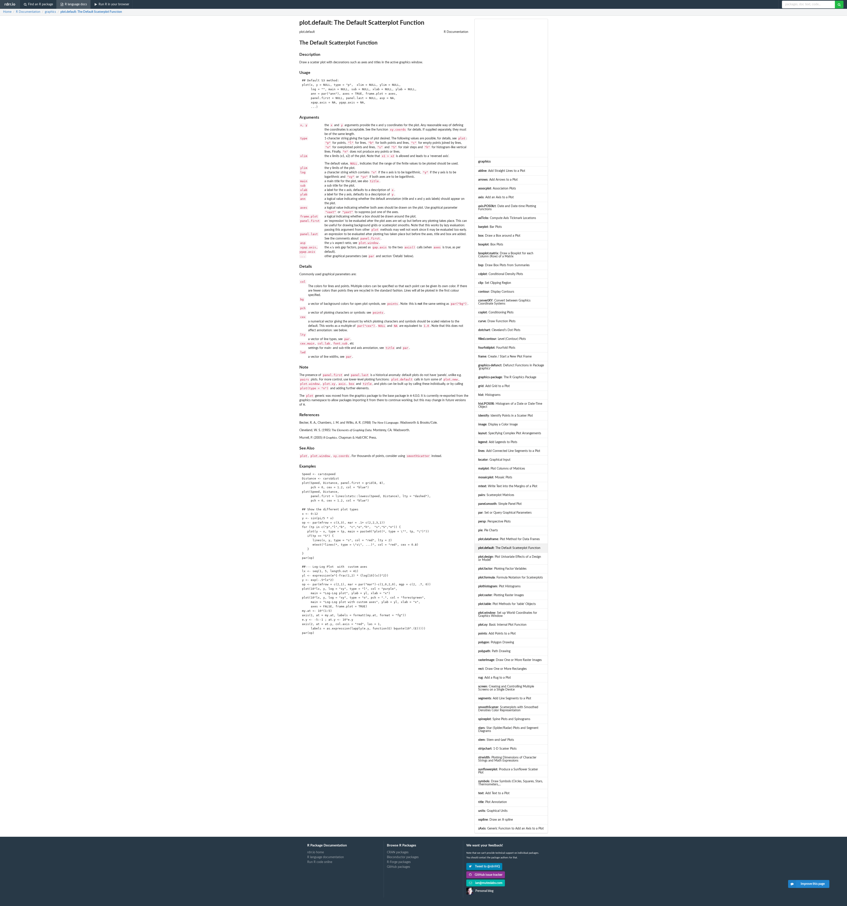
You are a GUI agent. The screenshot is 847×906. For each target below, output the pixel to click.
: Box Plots (490, 244)
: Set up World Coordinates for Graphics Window (507, 614)
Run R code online (319, 862)
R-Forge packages (399, 862)
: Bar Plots (490, 226)
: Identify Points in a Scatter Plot (505, 415)
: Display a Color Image (498, 424)
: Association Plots (497, 188)
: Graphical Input (494, 459)
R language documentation (325, 857)
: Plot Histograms (499, 586)
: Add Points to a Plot (497, 633)
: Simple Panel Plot (500, 503)
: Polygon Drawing (496, 642)
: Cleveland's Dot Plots (499, 330)
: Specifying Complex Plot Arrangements (509, 433)
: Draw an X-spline (495, 819)
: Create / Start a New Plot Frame (505, 356)
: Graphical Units (493, 810)
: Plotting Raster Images (501, 595)
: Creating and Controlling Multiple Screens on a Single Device (506, 688)
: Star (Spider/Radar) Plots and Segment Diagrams (508, 729)
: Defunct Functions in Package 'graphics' (511, 367)
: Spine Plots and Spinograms (504, 719)
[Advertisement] (511, 88)
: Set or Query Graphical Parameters (505, 512)
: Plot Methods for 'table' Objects (507, 604)
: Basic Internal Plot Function (502, 624)
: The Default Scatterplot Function (91, 11)
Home (7, 11)
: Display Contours (496, 291)
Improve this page (813, 883)
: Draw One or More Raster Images (510, 660)
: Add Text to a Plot (494, 793)
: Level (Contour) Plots (502, 339)
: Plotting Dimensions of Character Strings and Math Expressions (507, 759)
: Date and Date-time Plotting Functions (507, 208)
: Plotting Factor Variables (502, 568)
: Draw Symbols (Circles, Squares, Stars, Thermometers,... (510, 783)
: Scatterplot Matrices (496, 495)
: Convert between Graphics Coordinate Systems (504, 302)
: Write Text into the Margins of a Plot (507, 486)
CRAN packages (398, 852)
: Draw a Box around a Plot (499, 235)
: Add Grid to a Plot (494, 386)
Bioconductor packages (403, 857)
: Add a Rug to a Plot (494, 677)
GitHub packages (398, 867)
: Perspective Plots (494, 521)
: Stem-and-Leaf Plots (496, 739)
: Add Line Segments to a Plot (504, 698)
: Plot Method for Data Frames (509, 539)
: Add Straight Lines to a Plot (501, 170)
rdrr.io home (315, 852)
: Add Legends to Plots (497, 442)
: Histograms (489, 395)
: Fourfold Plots (496, 347)
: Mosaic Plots (495, 477)
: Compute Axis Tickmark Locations (507, 218)
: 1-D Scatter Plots (497, 748)
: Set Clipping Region (494, 283)
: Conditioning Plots (495, 312)
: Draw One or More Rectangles (502, 668)
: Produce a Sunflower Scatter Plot (508, 771)
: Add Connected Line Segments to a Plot (509, 451)
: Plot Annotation (492, 802)
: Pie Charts (488, 530)
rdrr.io (9, 4)
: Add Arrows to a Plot (498, 179)
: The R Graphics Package (507, 377)
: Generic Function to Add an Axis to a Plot (511, 828)
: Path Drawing (494, 651)
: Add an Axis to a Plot (496, 197)
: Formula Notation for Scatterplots (510, 577)
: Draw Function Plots (496, 321)
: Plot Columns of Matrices (501, 468)
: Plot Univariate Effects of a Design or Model (509, 558)
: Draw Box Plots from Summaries (504, 265)
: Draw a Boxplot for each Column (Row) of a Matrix (505, 255)
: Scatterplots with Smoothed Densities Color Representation (508, 709)
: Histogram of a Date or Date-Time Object (510, 405)
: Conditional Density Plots (500, 274)
